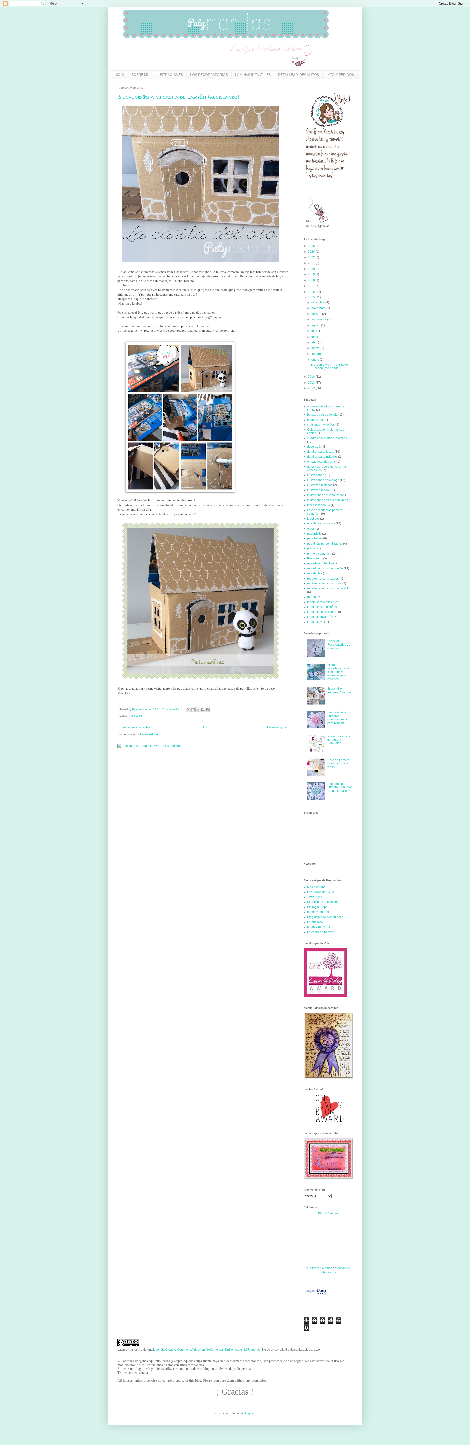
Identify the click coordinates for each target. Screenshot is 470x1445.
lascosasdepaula (318, 505)
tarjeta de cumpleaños (322, 607)
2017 (312, 286)
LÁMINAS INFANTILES (253, 75)
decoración (314, 446)
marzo (315, 348)
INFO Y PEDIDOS (340, 75)
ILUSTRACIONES (169, 75)
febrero (316, 354)
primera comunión (319, 553)
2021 (312, 263)
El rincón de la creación (323, 902)
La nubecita (315, 922)
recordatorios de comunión (325, 568)
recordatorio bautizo (320, 563)
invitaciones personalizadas (325, 495)
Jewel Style (314, 897)
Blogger (249, 1413)
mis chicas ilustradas (321, 523)
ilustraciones (315, 475)
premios (312, 548)
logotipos (313, 518)
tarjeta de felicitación (321, 612)
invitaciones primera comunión (327, 500)
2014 (312, 376)
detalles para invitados (322, 456)
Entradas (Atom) (147, 734)
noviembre (318, 308)
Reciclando (135, 715)
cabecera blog (316, 419)
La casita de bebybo (320, 932)
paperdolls (314, 533)
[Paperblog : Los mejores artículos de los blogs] (316, 1294)
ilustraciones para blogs (323, 480)
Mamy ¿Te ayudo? (319, 927)
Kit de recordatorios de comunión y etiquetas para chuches (338, 672)
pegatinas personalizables (324, 543)
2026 (312, 246)
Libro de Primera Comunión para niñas (338, 763)
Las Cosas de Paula (320, 892)
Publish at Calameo (319, 1268)
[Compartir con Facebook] (202, 709)
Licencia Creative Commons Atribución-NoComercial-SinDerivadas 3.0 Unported (207, 1349)
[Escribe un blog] (193, 709)
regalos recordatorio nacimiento (328, 588)
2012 (312, 388)
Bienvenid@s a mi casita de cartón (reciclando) (178, 97)
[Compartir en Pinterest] (207, 709)
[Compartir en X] (197, 709)
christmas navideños (321, 424)
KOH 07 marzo (328, 1213)
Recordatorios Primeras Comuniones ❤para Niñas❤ (337, 718)
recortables (314, 573)
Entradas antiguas (275, 727)
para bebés (314, 538)
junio (315, 337)
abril (314, 342)
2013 (312, 382)
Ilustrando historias (319, 485)
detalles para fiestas (320, 451)
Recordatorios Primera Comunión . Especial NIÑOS (339, 787)
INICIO (119, 75)
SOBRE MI (139, 75)
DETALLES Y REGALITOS (298, 75)
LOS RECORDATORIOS (209, 75)
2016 (312, 292)
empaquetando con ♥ (321, 461)
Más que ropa (316, 887)
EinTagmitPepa (317, 907)
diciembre (318, 302)
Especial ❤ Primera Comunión (339, 690)
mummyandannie (318, 912)
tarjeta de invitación (320, 617)
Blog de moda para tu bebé (325, 917)
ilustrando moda (318, 490)
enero (315, 359)
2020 (312, 269)
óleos (311, 528)
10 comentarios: (171, 709)
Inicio (206, 727)
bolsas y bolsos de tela (322, 414)
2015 (312, 297)
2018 (312, 280)
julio (314, 331)
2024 (312, 251)
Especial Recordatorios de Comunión (338, 644)
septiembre (319, 319)
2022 (312, 257)
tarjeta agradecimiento (322, 602)
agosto (316, 325)
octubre (316, 314)
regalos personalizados (323, 578)
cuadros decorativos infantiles (327, 438)
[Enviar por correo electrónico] (188, 709)
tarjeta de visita (317, 622)
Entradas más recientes (134, 727)
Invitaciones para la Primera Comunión (338, 740)
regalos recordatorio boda (324, 583)
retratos (312, 597)
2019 (312, 274)
